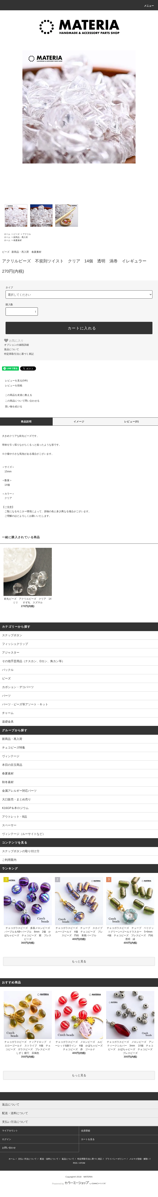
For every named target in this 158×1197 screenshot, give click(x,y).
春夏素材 (17, 240)
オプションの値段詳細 (16, 344)
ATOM (82, 1163)
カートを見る (88, 1139)
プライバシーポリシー (115, 1159)
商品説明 (26, 421)
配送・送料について (49, 1159)
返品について (11, 349)
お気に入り (15, 340)
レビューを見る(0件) (16, 380)
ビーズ (16, 234)
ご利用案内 (9, 859)
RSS (75, 1163)
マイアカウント (10, 1130)
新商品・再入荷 (20, 237)
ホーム (7, 234)
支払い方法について (27, 1159)
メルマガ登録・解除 (138, 1159)
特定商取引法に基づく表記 (19, 353)
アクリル (27, 234)
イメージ (79, 421)
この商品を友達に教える (18, 395)
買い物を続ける (13, 406)
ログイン (6, 1139)
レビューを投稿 (13, 385)
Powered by (58, 1183)
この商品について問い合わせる (22, 400)
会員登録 (85, 1130)
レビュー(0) (131, 421)
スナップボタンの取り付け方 (21, 851)
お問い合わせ (9, 1147)
